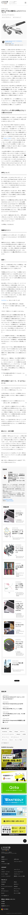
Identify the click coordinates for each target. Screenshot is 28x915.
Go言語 (19, 630)
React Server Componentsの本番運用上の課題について (14, 721)
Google (16, 731)
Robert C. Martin (7, 138)
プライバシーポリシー (18, 861)
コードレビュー (20, 592)
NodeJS (18, 734)
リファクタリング (17, 17)
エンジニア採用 (19, 739)
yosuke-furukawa (9, 500)
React (11, 731)
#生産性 (2, 888)
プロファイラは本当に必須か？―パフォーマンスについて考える (19, 645)
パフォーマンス (19, 652)
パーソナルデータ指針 (5, 863)
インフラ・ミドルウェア (5, 876)
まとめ (18, 573)
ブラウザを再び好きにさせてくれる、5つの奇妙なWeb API (14, 714)
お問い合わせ (16, 859)
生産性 (18, 576)
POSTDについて (4, 859)
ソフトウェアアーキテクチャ (8, 15)
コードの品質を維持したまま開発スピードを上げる (19, 586)
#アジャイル (16, 890)
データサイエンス (15, 737)
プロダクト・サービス (5, 871)
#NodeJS (15, 886)
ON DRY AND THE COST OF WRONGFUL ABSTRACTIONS (13, 41)
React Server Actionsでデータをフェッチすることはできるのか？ (14, 698)
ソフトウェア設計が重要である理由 (17, 663)
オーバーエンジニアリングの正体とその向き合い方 (19, 549)
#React (15, 882)
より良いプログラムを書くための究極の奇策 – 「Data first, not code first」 (19, 607)
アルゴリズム (19, 614)
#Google (3, 884)
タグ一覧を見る (4, 742)
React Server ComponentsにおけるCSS (13, 703)
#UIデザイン (16, 884)
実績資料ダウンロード (5, 905)
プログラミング (17, 873)
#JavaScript (3, 882)
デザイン (3, 869)
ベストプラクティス (7, 17)
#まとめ (2, 893)
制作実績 (3, 903)
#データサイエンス (4, 890)
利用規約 (3, 861)
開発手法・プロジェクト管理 (19, 876)
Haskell (19, 651)
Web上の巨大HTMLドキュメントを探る (12, 708)
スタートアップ (17, 869)
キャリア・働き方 (4, 873)
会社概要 (3, 901)
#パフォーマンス (17, 888)
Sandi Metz (3, 300)
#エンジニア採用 (17, 893)
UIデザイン (23, 731)
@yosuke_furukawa (8, 499)
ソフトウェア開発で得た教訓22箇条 (19, 567)
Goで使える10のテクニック (19, 625)
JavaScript (19, 519)
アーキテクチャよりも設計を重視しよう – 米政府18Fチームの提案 (17, 531)
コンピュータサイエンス (18, 871)
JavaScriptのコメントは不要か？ (19, 514)
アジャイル (5, 739)
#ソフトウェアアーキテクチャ (6, 886)
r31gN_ (12, 43)
